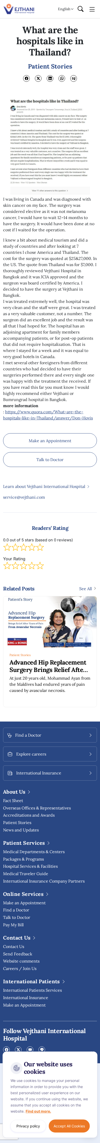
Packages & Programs (23, 859)
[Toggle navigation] (92, 9)
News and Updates (21, 829)
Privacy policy (28, 1126)
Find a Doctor (16, 909)
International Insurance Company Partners (44, 881)
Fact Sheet (13, 800)
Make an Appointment (50, 440)
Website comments (21, 961)
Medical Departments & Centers (34, 851)
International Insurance (25, 997)
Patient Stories (20, 655)
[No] (92, 1052)
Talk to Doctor (50, 459)
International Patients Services (32, 990)
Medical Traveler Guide (25, 873)
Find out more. (38, 1111)
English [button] (64, 9)
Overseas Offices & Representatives (37, 807)
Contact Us (13, 946)
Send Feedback (17, 953)
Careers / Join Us (19, 968)
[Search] (80, 9)
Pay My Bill (13, 924)
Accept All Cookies (69, 1126)
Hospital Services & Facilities (30, 866)
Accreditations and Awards (29, 815)
